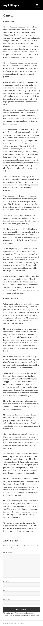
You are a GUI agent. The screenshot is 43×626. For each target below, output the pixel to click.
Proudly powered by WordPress (13, 623)
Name (6, 581)
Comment (7, 553)
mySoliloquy (11, 5)
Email (6, 590)
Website (6, 599)
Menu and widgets (37, 7)
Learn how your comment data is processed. (21, 616)
